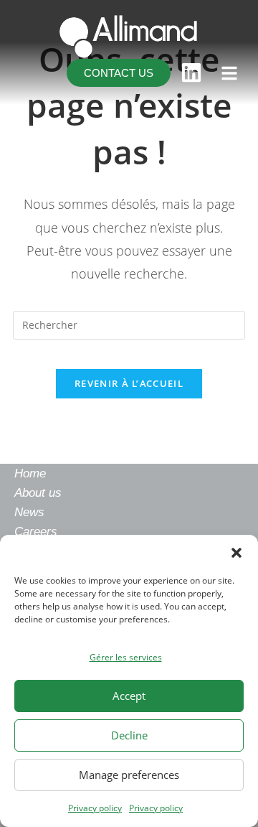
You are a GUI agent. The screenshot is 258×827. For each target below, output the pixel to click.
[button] (236, 553)
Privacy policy (95, 808)
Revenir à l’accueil (129, 383)
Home (30, 473)
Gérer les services (126, 657)
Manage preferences (129, 774)
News (29, 512)
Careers (35, 531)
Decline (129, 735)
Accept (129, 695)
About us (38, 493)
